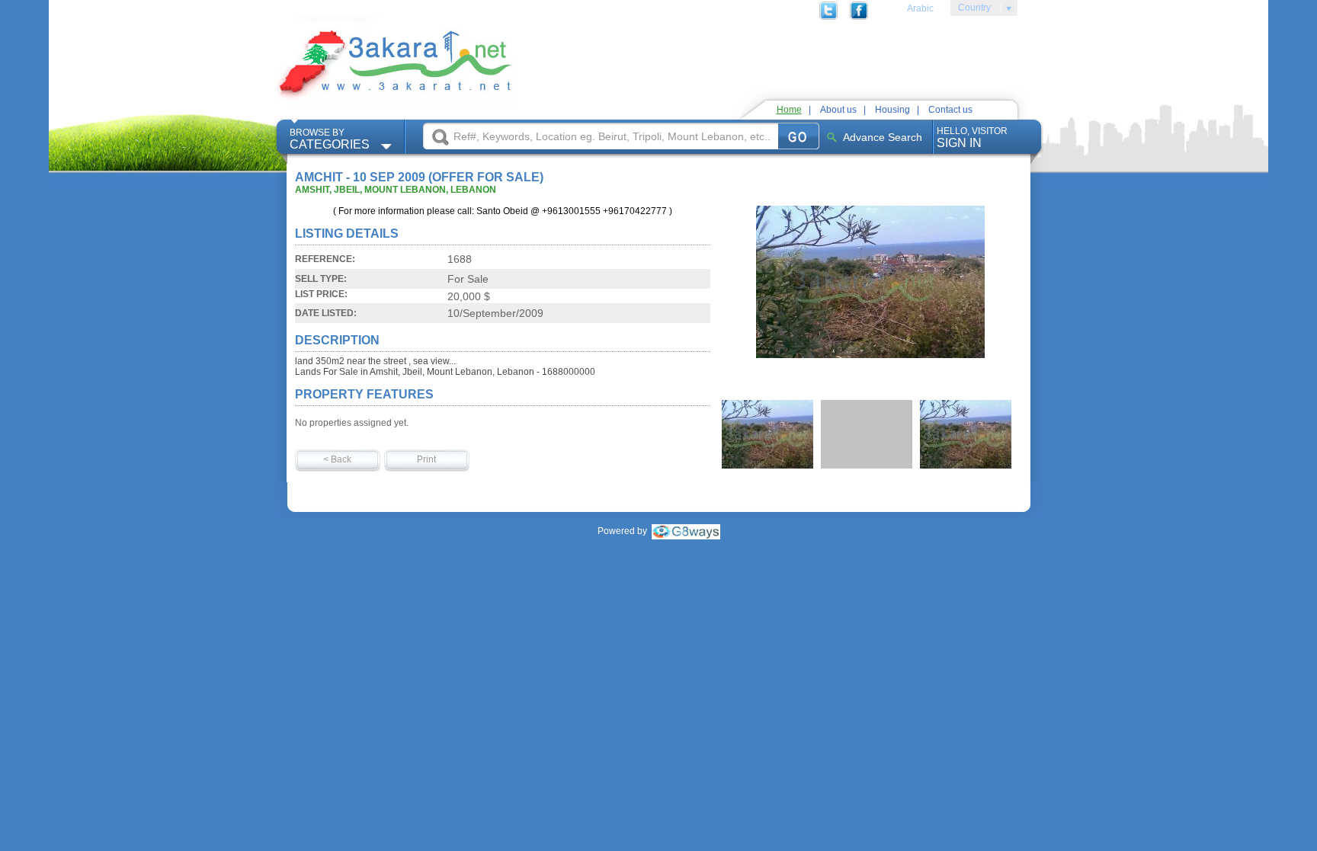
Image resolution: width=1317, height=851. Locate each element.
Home (789, 109)
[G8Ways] (686, 531)
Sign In (972, 137)
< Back (337, 459)
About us (838, 109)
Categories (330, 139)
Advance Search (882, 137)
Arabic (920, 8)
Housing (892, 109)
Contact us (950, 109)
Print (426, 459)
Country (970, 10)
